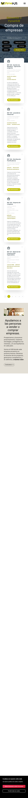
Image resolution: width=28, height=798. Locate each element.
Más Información (13, 100)
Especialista (9, 268)
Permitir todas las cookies (14, 791)
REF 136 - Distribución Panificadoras (14, 160)
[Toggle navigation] (24, 3)
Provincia (21, 46)
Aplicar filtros (20, 50)
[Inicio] (9, 3)
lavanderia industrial (12, 122)
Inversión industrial (11, 79)
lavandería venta (16, 124)
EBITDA (6, 50)
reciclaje (9, 78)
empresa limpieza (11, 218)
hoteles (9, 124)
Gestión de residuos (11, 76)
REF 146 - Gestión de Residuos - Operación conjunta (14, 66)
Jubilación (9, 215)
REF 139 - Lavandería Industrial (13, 113)
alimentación (16, 167)
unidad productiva (11, 216)
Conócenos (8, 364)
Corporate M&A (10, 264)
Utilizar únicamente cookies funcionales (14, 786)
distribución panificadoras (13, 169)
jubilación (9, 167)
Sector (6, 42)
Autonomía (7, 46)
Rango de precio (20, 42)
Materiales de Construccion (13, 266)
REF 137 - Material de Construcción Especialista (13, 253)
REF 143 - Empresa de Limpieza (14, 203)
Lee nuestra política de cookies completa (13, 781)
